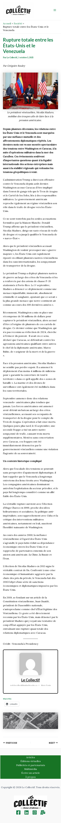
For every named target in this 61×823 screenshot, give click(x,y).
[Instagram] (34, 812)
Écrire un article (30, 772)
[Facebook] (18, 812)
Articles (30, 757)
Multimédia (30, 769)
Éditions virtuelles (30, 761)
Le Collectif (30, 680)
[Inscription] (42, 812)
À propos (30, 776)
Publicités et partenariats (30, 765)
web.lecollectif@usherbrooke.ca (23, 685)
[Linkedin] (26, 812)
